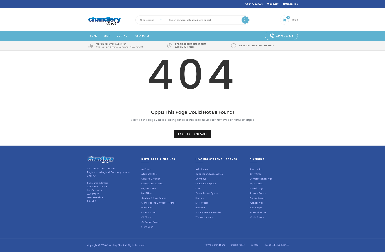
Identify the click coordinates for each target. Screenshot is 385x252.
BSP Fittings (255, 174)
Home (93, 35)
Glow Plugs (146, 207)
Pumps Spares (257, 198)
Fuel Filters (146, 193)
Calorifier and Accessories (209, 174)
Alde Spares (202, 169)
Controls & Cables (150, 179)
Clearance (142, 35)
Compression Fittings (261, 179)
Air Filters (146, 169)
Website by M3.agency (277, 245)
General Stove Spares (207, 193)
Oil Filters (146, 217)
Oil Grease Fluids (150, 222)
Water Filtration (258, 212)
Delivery (273, 3)
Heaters (200, 198)
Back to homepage (192, 133)
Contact (123, 35)
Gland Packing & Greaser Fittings (158, 203)
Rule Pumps (256, 207)
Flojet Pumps (256, 183)
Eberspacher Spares (206, 183)
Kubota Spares (149, 212)
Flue (198, 188)
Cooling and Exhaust (152, 183)
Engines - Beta (149, 188)
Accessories (256, 169)
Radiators (200, 207)
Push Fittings (256, 203)
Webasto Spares (204, 217)
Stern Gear (147, 227)
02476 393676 (255, 3)
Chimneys (201, 179)
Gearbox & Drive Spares (153, 198)
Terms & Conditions (214, 245)
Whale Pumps (257, 217)
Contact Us (291, 3)
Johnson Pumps (258, 193)
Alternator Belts (149, 174)
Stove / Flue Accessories (208, 212)
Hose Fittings (256, 188)
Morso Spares (202, 203)
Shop (107, 35)
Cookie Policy (238, 245)
